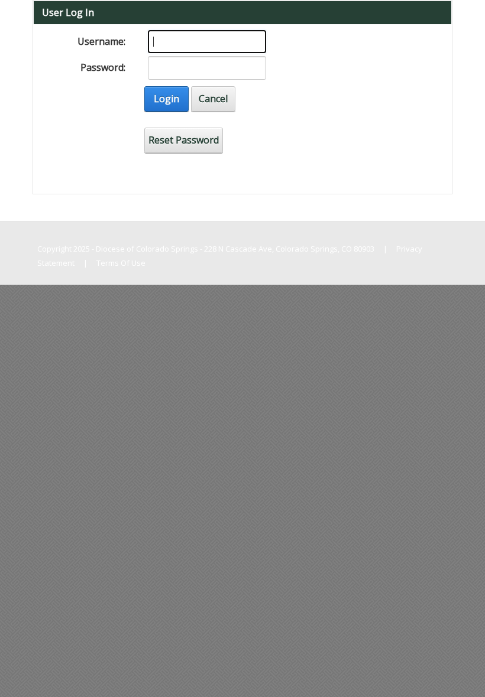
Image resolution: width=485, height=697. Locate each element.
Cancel (213, 98)
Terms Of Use (121, 263)
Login (166, 98)
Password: (102, 67)
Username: (101, 41)
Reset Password (183, 139)
